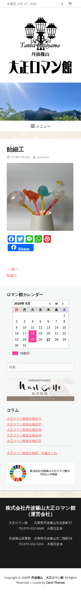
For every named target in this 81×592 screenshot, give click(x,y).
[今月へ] (56, 303)
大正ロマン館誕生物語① (24, 418)
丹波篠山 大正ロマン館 (47, 577)
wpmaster (43, 157)
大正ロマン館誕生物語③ (24, 429)
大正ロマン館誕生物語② (24, 424)
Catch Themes (55, 582)
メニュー (43, 126)
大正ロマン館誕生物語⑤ (24, 441)
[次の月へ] (64, 303)
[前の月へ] (48, 303)
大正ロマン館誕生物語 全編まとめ (32, 453)
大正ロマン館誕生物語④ (24, 435)
